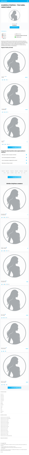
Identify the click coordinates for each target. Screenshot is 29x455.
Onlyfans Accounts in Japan (4, 427)
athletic (22, 174)
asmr (16, 174)
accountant (2, 400)
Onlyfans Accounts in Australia (5, 423)
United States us (4, 31)
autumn (25, 174)
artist (13, 174)
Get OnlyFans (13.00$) (14, 27)
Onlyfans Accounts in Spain (4, 430)
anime (24, 172)
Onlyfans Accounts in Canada (4, 419)
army (11, 174)
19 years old (2, 395)
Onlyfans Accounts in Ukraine (4, 421)
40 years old (2, 399)
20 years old (2, 396)
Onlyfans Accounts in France (4, 425)
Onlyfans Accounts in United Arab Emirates (6, 435)
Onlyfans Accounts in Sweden (4, 431)
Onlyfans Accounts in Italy (4, 429)
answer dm (4, 174)
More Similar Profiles (15, 387)
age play (8, 172)
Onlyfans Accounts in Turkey (4, 434)
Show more (14, 177)
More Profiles (14, 147)
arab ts (8, 174)
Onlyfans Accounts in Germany (5, 426)
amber (19, 172)
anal (21, 172)
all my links (12, 172)
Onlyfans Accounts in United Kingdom (6, 418)
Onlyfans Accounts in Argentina (5, 422)
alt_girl (16, 172)
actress (5, 172)
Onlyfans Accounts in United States (5, 417)
